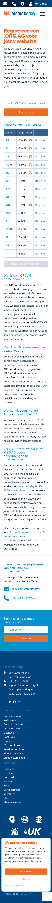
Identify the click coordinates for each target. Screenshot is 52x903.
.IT (7, 237)
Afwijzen (26, 879)
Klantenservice (12, 802)
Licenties (9, 732)
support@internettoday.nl (26, 588)
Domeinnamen (12, 716)
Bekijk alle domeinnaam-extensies (26, 264)
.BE (7, 172)
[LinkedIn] (10, 702)
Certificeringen (12, 789)
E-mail (7, 741)
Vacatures (9, 794)
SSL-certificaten (13, 745)
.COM (9, 164)
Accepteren (26, 871)
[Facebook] (15, 702)
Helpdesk (9, 777)
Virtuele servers (13, 728)
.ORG (9, 156)
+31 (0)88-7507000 (24, 597)
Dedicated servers (14, 724)
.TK (7, 253)
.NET (8, 197)
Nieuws (8, 781)
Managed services (14, 753)
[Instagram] (20, 702)
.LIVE (8, 189)
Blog (6, 785)
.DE (7, 180)
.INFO (9, 213)
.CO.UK (9, 229)
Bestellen (40, 140)
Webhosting (10, 720)
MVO (6, 798)
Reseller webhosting (15, 749)
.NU (8, 205)
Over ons (9, 769)
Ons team (9, 773)
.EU (7, 148)
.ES (7, 245)
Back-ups (9, 736)
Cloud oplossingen (14, 757)
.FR (7, 221)
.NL (7, 140)
